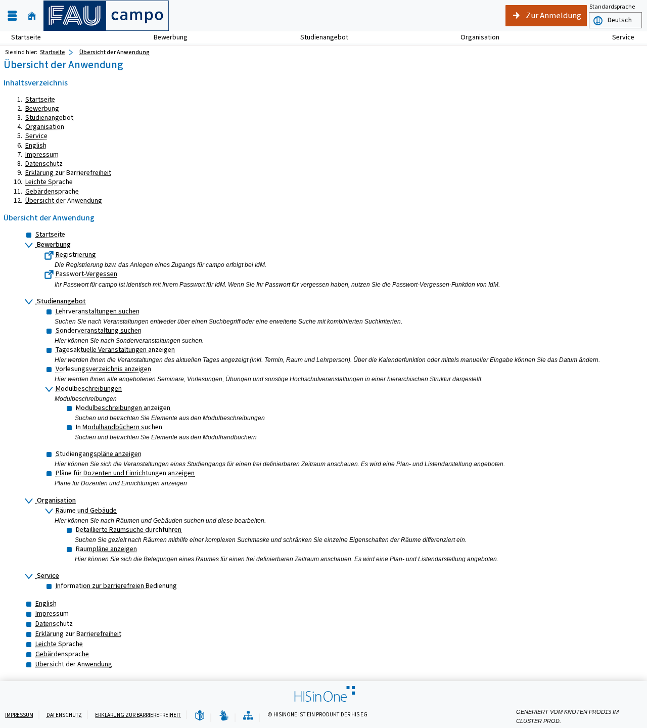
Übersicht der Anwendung (114, 52)
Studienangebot (318, 37)
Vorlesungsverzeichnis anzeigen (103, 369)
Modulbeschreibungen (89, 388)
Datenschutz (44, 163)
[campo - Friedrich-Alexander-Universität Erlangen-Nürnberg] (106, 15)
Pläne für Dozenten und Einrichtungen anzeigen (125, 473)
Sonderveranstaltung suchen (99, 330)
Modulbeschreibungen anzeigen (123, 408)
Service (617, 37)
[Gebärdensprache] (223, 716)
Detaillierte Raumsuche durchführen (128, 529)
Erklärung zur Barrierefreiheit (68, 172)
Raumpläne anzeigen (106, 549)
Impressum (42, 154)
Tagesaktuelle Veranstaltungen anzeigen (115, 349)
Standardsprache (612, 7)
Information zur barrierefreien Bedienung (116, 585)
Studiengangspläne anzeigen (99, 454)
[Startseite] (31, 16)
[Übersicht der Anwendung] (248, 716)
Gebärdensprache (52, 191)
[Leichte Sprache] (199, 716)
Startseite (26, 37)
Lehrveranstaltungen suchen (98, 311)
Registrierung (76, 254)
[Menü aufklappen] (12, 16)
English (36, 145)
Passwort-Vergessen (86, 274)
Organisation (474, 37)
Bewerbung (165, 37)
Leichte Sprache (49, 182)
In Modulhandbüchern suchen (119, 427)
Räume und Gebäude (86, 510)
